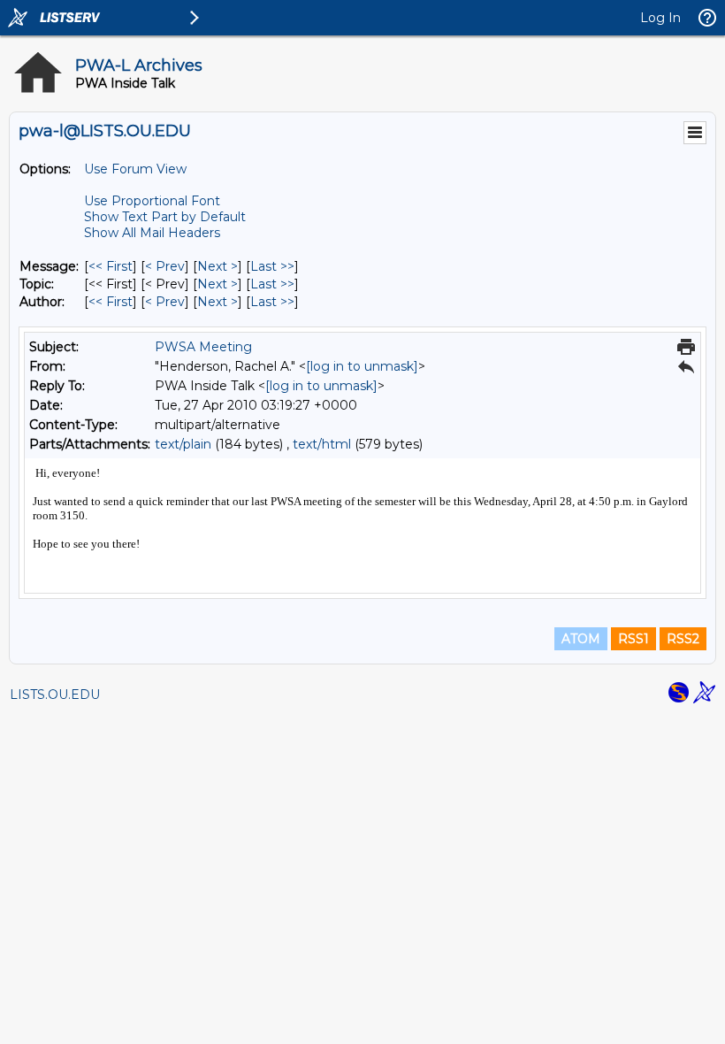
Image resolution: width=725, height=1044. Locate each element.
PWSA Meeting (203, 347)
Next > (217, 266)
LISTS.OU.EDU (55, 694)
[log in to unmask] (362, 366)
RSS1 (633, 639)
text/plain (183, 444)
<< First (110, 266)
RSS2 (683, 639)
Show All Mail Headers (152, 233)
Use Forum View (135, 169)
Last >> (272, 266)
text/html (322, 444)
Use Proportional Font (152, 201)
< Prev (165, 266)
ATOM (580, 639)
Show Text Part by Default (165, 217)
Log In (660, 18)
